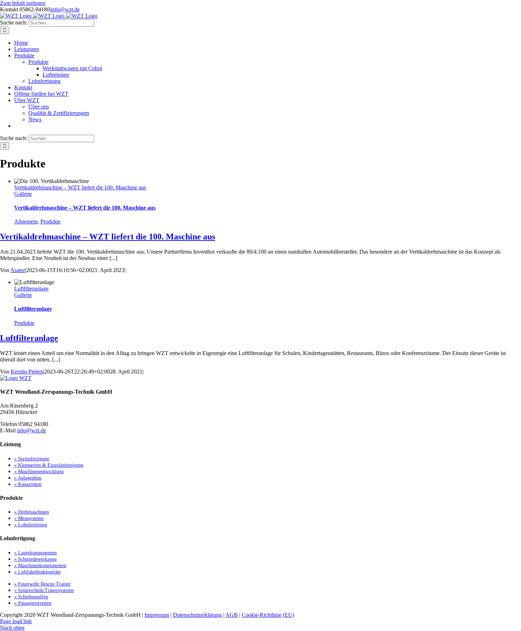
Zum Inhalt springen (22, 3)
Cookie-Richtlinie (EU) (268, 615)
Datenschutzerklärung (197, 615)
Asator (17, 270)
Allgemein (26, 221)
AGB (231, 615)
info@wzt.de (65, 9)
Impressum (157, 615)
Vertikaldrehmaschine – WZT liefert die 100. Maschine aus (80, 187)
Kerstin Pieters (27, 372)
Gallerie (23, 194)
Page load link (16, 621)
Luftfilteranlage (31, 289)
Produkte (50, 221)
